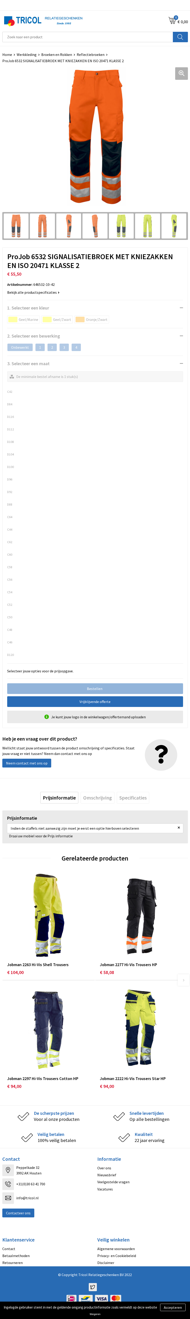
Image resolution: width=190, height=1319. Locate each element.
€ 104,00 (15, 972)
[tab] (59, 797)
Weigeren (95, 1314)
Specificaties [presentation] (133, 797)
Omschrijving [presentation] (97, 797)
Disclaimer (105, 1262)
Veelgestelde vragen (113, 1182)
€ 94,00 (14, 1086)
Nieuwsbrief (106, 1175)
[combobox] (87, 37)
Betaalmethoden (16, 1255)
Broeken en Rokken (56, 54)
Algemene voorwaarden (116, 1248)
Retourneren (12, 1262)
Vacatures (105, 1189)
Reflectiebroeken (90, 54)
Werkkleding (27, 54)
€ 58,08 (107, 972)
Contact (8, 1248)
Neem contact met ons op (27, 763)
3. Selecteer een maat (28, 363)
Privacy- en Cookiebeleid (116, 1255)
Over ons (104, 1168)
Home (7, 54)
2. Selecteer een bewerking (33, 336)
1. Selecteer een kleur (28, 308)
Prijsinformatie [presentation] (59, 797)
